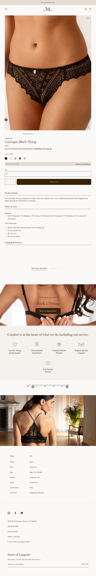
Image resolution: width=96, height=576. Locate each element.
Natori (12, 462)
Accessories (14, 488)
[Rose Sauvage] (25, 158)
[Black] (6, 158)
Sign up (84, 564)
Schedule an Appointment (83, 164)
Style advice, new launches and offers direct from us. (24, 559)
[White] (29, 158)
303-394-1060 (13, 526)
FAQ (31, 488)
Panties (12, 477)
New (11, 467)
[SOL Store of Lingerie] (48, 9)
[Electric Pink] (15, 158)
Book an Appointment (48, 311)
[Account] (86, 9)
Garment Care (35, 477)
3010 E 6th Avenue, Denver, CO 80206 (22, 521)
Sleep (12, 482)
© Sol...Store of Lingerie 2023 (19, 542)
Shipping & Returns (37, 493)
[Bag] (90, 9)
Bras (11, 472)
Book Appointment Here (48, 2)
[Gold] (20, 158)
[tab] (39, 268)
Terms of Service (14, 537)
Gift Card (13, 493)
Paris (31, 462)
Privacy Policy (13, 531)
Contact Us (34, 482)
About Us (33, 467)
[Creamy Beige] (10, 158)
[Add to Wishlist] (88, 18)
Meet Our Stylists (36, 472)
